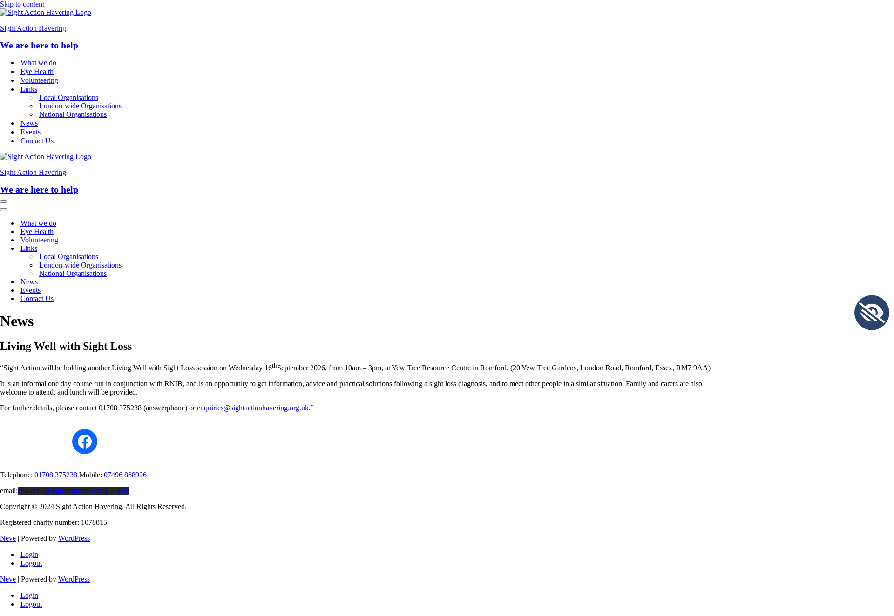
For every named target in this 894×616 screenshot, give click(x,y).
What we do (38, 63)
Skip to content (22, 4)
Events (30, 132)
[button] (871, 312)
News (29, 123)
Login (29, 554)
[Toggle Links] (163, 249)
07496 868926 (125, 475)
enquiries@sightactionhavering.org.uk (253, 408)
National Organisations (73, 114)
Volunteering (39, 80)
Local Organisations (68, 97)
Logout (31, 563)
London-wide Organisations (80, 106)
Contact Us (37, 141)
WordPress (74, 538)
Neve (8, 538)
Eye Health (37, 71)
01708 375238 (55, 475)
